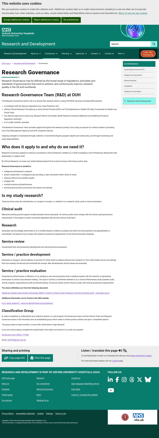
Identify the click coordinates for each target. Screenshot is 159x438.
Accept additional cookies (16, 19)
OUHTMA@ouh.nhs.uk (16, 340)
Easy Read (75, 389)
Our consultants (43, 384)
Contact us (75, 378)
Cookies (40, 413)
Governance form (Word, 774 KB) (15, 335)
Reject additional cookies (46, 19)
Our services (7, 400)
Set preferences (71, 19)
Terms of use (60, 413)
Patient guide (7, 395)
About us (5, 384)
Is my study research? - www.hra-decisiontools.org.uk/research (27, 303)
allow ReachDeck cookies (141, 356)
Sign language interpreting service (85, 384)
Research (40, 378)
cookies (115, 361)
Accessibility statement (25, 413)
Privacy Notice (8, 413)
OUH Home (6, 63)
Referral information (45, 389)
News (39, 395)
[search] (154, 44)
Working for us (43, 400)
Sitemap (49, 413)
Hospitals (6, 389)
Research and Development (24, 63)
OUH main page (8, 378)
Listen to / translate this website (84, 395)
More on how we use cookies (133, 13)
